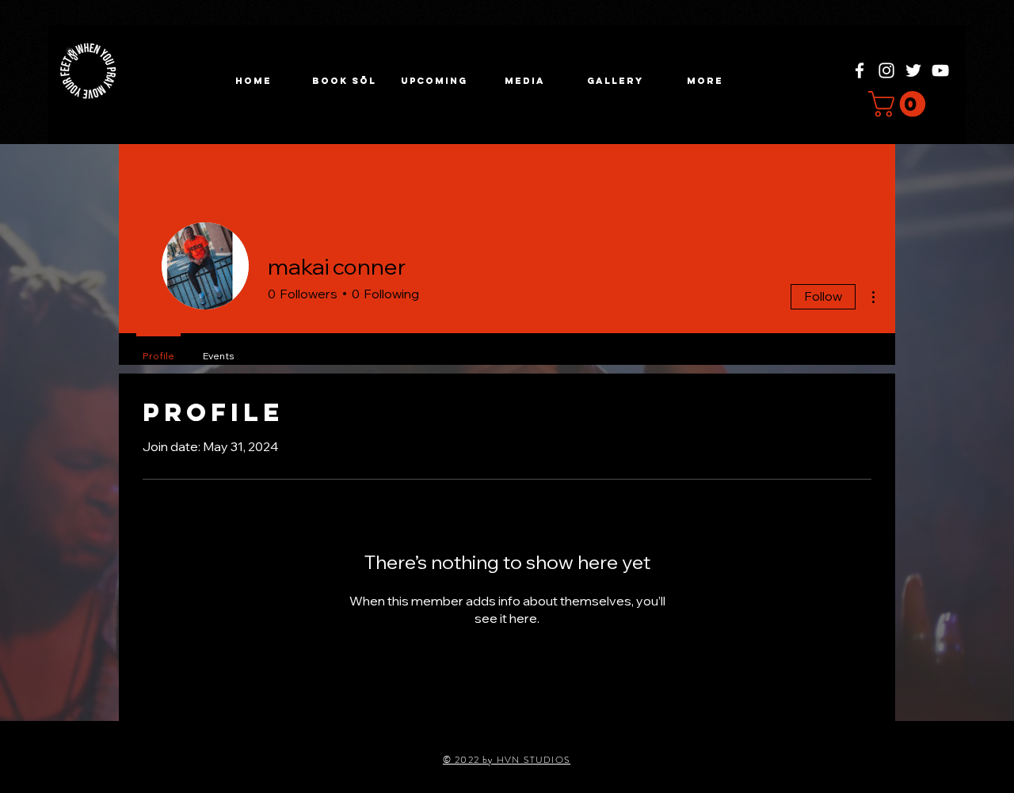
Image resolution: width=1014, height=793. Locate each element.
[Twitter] (913, 70)
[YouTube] (940, 70)
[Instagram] (886, 70)
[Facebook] (859, 70)
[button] (434, 81)
